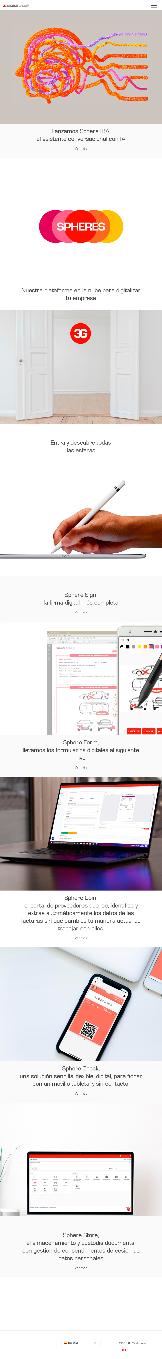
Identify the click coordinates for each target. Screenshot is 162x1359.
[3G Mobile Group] (16, 8)
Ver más (81, 148)
